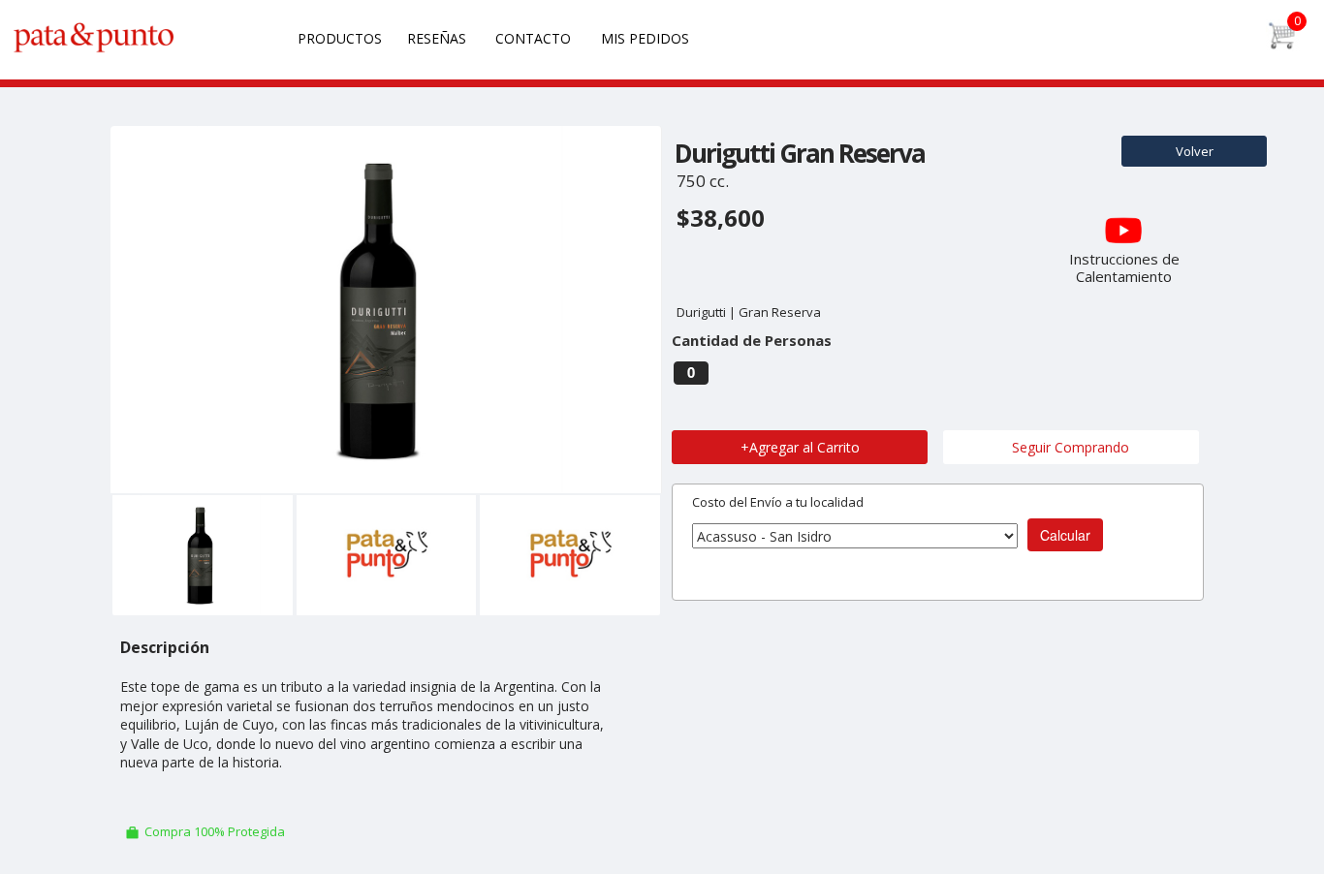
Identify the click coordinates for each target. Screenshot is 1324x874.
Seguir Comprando (1070, 447)
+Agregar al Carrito (800, 447)
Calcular (1065, 535)
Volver (1195, 151)
